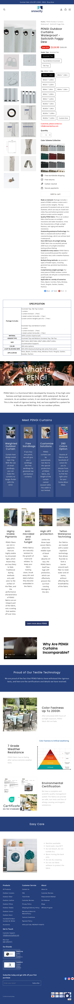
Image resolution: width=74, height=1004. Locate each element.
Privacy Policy (26, 904)
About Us (44, 889)
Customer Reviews (28, 900)
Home (43, 22)
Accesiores (6, 924)
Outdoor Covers (8, 911)
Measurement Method (48, 897)
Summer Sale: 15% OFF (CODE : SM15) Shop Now (37, 2)
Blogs (43, 904)
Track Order (26, 897)
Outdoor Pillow (8, 904)
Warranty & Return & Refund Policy (28, 912)
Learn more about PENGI (37, 623)
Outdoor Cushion (8, 900)
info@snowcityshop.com (11, 935)
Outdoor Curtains (8, 893)
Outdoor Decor (8, 915)
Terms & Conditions (28, 917)
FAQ (23, 893)
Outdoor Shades (8, 908)
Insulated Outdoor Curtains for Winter (9, 920)
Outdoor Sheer (8, 897)
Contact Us (25, 889)
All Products (7, 889)
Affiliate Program (46, 908)
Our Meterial (45, 900)
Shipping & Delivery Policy (31, 908)
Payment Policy (27, 921)
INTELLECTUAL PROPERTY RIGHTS (33, 924)
